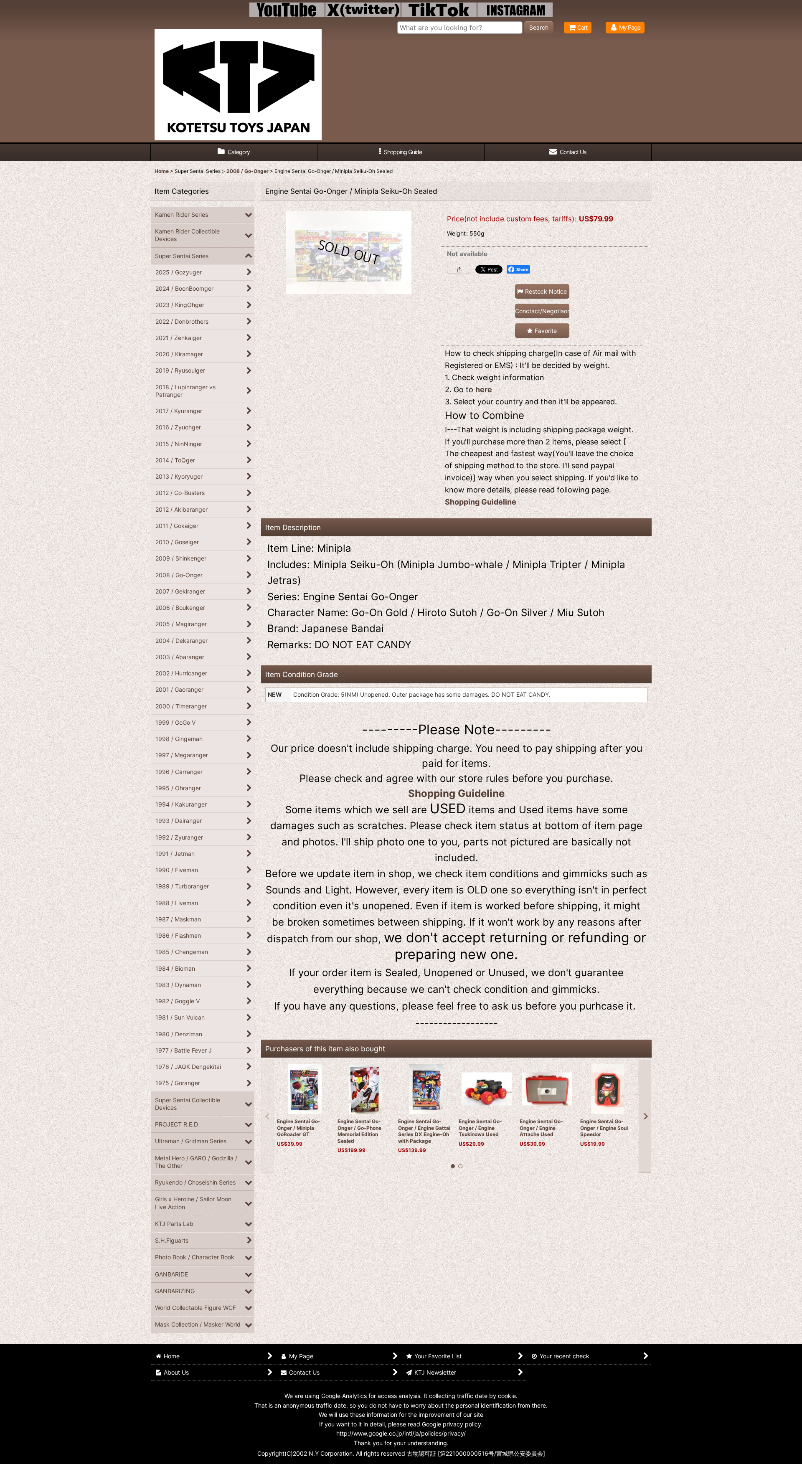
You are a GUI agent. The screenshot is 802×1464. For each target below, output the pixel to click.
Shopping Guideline (480, 501)
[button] (401, 152)
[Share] (459, 269)
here (483, 389)
